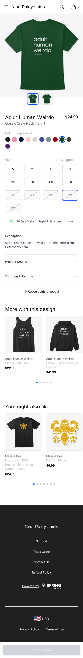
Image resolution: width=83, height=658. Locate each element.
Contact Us (41, 562)
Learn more (65, 221)
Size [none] (8, 159)
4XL (51, 182)
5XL (70, 182)
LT (12, 195)
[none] (64, 160)
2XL (12, 182)
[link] (23, 334)
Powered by (30, 586)
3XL (32, 182)
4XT (13, 208)
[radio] (13, 169)
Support (41, 541)
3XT (70, 195)
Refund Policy (41, 572)
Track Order (41, 551)
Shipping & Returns (19, 276)
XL (70, 169)
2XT (51, 195)
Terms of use (55, 629)
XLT (32, 195)
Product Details (16, 262)
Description (13, 236)
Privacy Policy (29, 629)
